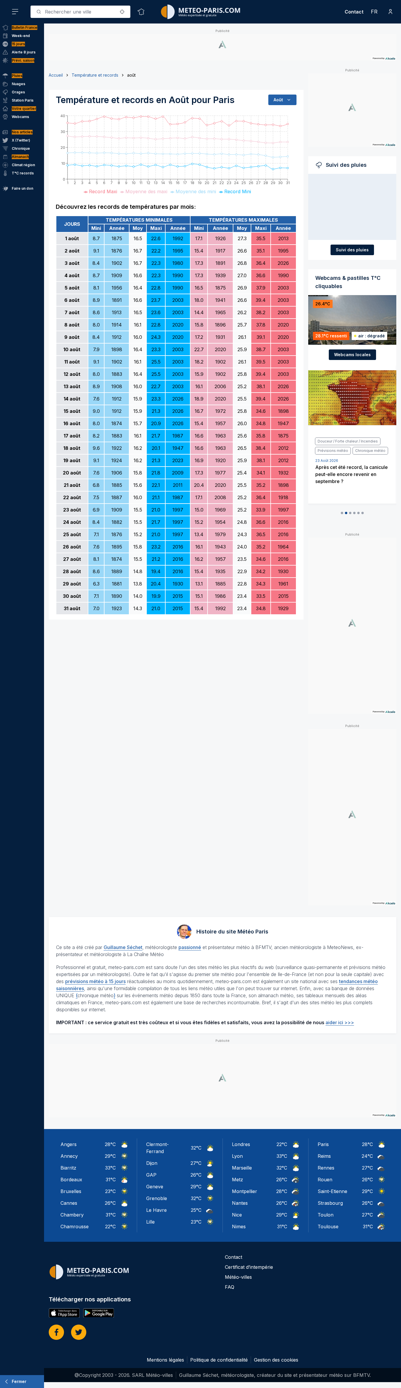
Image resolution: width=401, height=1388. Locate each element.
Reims (324, 1156)
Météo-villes (238, 1277)
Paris (323, 1144)
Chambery (72, 1215)
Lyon (237, 1156)
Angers (68, 1144)
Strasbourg (330, 1203)
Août (278, 99)
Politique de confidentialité (219, 1360)
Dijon (151, 1163)
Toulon (325, 1215)
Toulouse (328, 1226)
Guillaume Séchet (123, 947)
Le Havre (156, 1210)
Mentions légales (165, 1360)
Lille (150, 1222)
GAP (151, 1175)
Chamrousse (74, 1226)
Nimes (239, 1226)
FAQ (229, 1287)
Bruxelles (70, 1191)
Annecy (69, 1156)
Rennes (326, 1168)
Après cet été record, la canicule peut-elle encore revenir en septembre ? (351, 474)
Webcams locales (352, 354)
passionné (189, 947)
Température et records (95, 75)
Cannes (68, 1203)
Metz (237, 1179)
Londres (241, 1144)
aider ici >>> (340, 1022)
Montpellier (244, 1191)
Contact (354, 12)
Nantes (240, 1203)
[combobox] (80, 12)
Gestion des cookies (276, 1360)
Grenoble (156, 1198)
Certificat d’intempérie (249, 1267)
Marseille (242, 1168)
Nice (237, 1215)
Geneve (154, 1187)
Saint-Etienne (332, 1191)
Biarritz (68, 1168)
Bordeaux (71, 1179)
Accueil (56, 75)
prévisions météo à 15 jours (95, 981)
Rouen (325, 1179)
